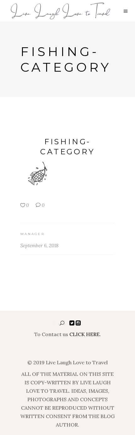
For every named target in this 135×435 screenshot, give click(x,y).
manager (32, 234)
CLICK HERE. (85, 334)
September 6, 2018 (39, 245)
